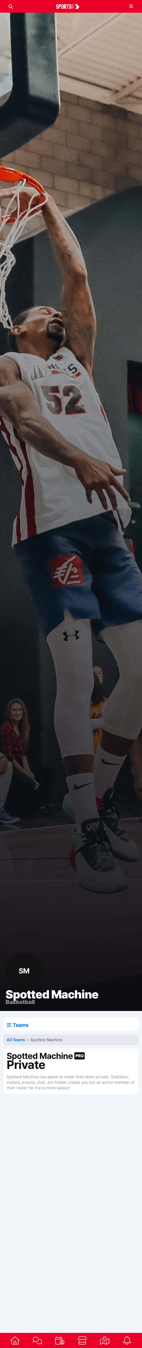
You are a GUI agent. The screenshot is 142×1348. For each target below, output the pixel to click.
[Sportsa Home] (15, 1340)
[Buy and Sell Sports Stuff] (82, 1340)
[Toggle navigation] (131, 6)
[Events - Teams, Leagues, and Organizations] (60, 1340)
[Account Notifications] (127, 1340)
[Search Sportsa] (10, 6)
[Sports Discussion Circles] (37, 1340)
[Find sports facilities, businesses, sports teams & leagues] (104, 1340)
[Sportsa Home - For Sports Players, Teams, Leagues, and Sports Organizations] (70, 6)
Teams (20, 1025)
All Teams (16, 1039)
